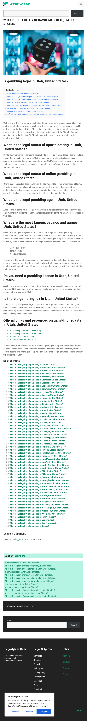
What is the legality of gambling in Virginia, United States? (37, 501)
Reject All (29, 712)
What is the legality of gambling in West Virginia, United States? (39, 508)
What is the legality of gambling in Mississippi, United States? (38, 437)
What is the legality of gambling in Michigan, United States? (37, 431)
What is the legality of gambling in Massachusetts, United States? (40, 428)
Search (77, 13)
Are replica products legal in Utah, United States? (26, 593)
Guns (36, 685)
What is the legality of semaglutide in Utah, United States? (30, 578)
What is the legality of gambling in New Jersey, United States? (38, 456)
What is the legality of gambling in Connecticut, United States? (39, 386)
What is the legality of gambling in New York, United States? (37, 462)
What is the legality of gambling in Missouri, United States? (37, 441)
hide (17, 90)
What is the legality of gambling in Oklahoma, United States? (38, 474)
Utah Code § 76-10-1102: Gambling (25, 330)
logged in (19, 539)
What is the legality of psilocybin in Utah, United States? (29, 581)
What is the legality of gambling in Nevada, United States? (37, 450)
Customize (15, 712)
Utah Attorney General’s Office (23, 339)
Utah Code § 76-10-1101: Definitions (26, 333)
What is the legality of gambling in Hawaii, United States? (36, 398)
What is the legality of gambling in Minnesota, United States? (38, 434)
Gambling (20, 556)
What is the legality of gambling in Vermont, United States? (37, 498)
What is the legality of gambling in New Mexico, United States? (39, 459)
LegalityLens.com (20, 4)
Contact (66, 662)
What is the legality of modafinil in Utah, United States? (29, 575)
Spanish (66, 656)
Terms (65, 674)
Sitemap (79, 710)
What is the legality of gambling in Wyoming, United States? (37, 514)
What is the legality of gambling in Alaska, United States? (36, 370)
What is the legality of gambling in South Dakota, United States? (39, 489)
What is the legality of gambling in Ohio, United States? (35, 471)
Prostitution (39, 689)
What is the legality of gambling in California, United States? (38, 380)
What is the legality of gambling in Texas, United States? (36, 495)
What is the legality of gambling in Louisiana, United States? (38, 419)
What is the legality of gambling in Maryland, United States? (37, 425)
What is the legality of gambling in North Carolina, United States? (40, 465)
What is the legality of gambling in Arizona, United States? (37, 373)
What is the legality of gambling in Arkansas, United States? (37, 377)
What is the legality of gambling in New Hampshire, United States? (40, 453)
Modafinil (38, 681)
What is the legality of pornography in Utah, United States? (30, 596)
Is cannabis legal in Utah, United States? (22, 563)
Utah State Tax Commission (22, 336)
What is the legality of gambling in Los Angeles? (32, 520)
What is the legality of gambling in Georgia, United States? (37, 395)
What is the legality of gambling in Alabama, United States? (37, 367)
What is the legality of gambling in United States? (33, 364)
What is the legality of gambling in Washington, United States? (39, 505)
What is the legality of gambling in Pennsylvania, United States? (39, 480)
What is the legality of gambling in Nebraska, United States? (38, 447)
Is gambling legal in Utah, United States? (22, 572)
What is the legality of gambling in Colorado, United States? (37, 383)
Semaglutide (39, 677)
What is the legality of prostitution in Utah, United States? (30, 590)
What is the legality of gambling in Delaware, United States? (37, 389)
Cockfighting (39, 672)
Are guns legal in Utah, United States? (21, 587)
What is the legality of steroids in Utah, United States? (28, 566)
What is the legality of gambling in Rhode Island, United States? (39, 483)
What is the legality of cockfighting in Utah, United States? (30, 569)
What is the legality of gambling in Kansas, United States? (36, 413)
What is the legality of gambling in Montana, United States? (37, 444)
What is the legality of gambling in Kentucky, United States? (37, 416)
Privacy (66, 668)
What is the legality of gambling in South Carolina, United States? (40, 486)
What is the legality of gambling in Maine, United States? (36, 422)
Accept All (44, 712)
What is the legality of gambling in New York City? (33, 517)
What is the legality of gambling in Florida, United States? (36, 392)
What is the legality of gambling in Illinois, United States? (36, 404)
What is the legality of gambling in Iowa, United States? (35, 410)
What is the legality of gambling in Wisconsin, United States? (38, 511)
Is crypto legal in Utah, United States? (21, 584)
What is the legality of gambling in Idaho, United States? (36, 401)
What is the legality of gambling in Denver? (29, 526)
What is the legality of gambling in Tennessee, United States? (38, 492)
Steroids (37, 660)
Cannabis (38, 656)
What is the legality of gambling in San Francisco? (33, 523)
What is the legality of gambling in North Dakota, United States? (39, 468)
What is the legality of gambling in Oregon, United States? (37, 477)
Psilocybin (38, 668)
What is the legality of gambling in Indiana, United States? (37, 407)
